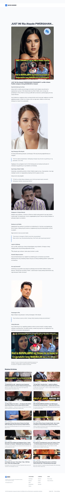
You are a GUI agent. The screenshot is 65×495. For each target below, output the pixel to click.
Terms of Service (50, 480)
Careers (39, 482)
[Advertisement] (32, 15)
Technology (30, 478)
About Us (39, 478)
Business (30, 480)
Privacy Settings (57, 491)
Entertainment (31, 484)
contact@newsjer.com (8, 482)
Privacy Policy (49, 478)
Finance (30, 486)
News (30, 482)
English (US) (51, 491)
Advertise (39, 484)
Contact (39, 480)
